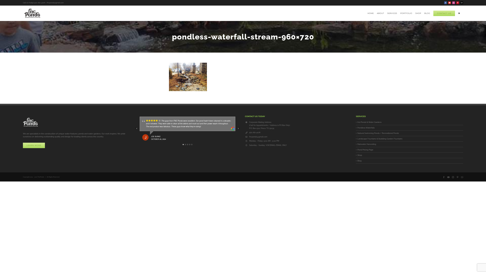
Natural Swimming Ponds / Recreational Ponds (378, 133)
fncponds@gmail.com (55, 3)
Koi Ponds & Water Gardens (369, 122)
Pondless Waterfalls (366, 128)
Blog (359, 161)
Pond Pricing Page (365, 150)
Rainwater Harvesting (366, 144)
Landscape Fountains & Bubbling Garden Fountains (379, 139)
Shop (359, 155)
